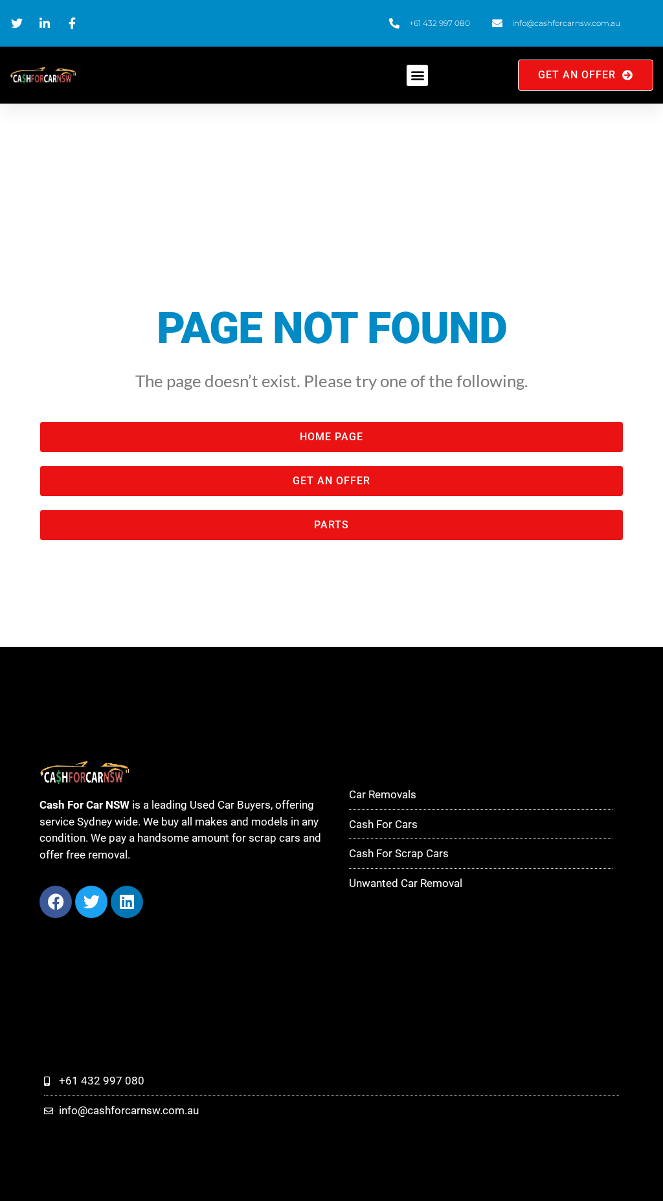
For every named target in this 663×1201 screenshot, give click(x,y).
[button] (417, 75)
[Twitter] (91, 902)
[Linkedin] (127, 902)
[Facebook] (55, 902)
